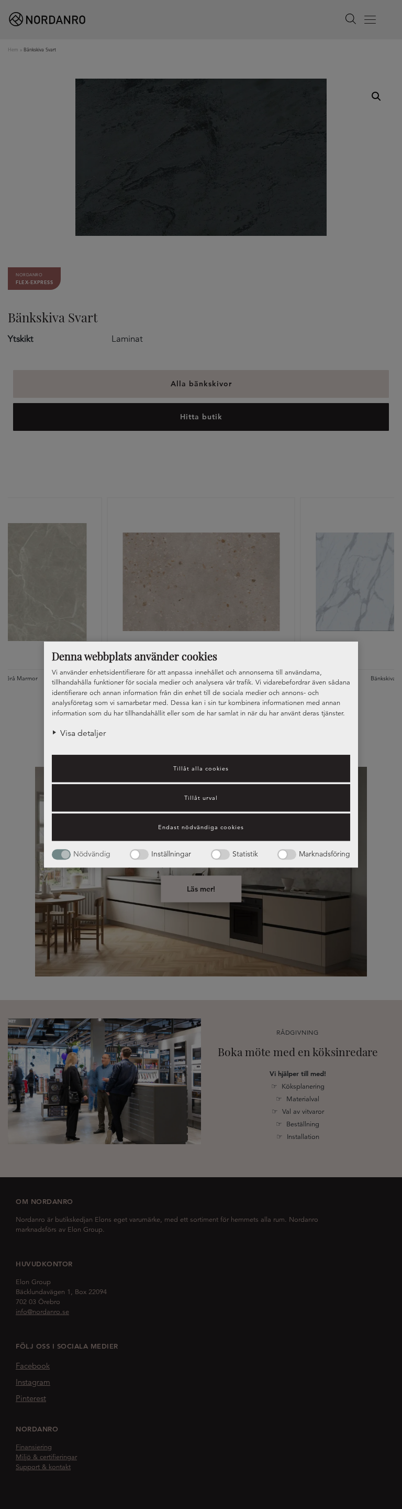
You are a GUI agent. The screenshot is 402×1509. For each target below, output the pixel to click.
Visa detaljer (83, 733)
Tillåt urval (201, 797)
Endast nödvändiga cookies (201, 827)
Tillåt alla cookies (201, 768)
